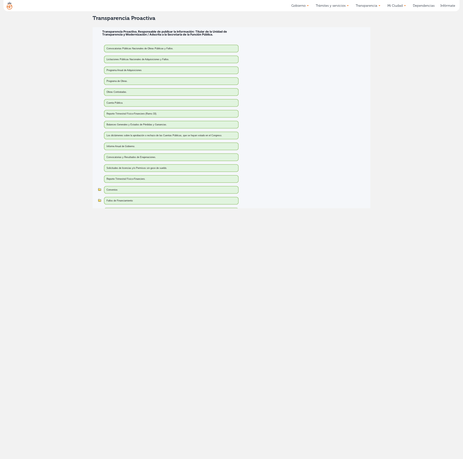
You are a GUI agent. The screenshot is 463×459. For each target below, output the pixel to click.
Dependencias (424, 6)
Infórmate (447, 6)
